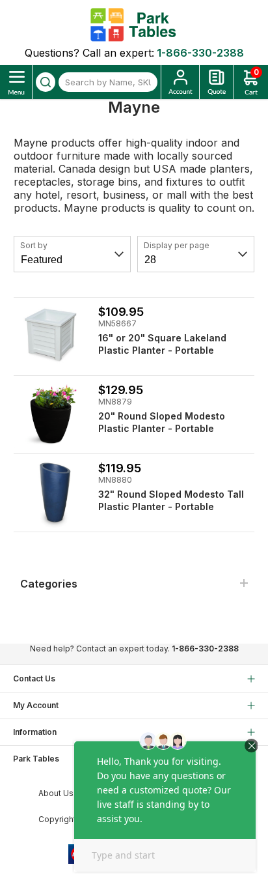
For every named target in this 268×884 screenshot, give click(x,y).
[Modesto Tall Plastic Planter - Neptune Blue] (51, 491)
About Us (56, 793)
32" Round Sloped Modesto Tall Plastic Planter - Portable (171, 500)
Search (45, 82)
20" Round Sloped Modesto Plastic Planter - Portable (161, 422)
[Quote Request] (216, 82)
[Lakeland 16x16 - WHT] (51, 335)
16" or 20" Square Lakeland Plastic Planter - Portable (162, 344)
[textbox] (108, 82)
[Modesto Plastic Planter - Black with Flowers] (51, 413)
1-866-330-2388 (200, 52)
